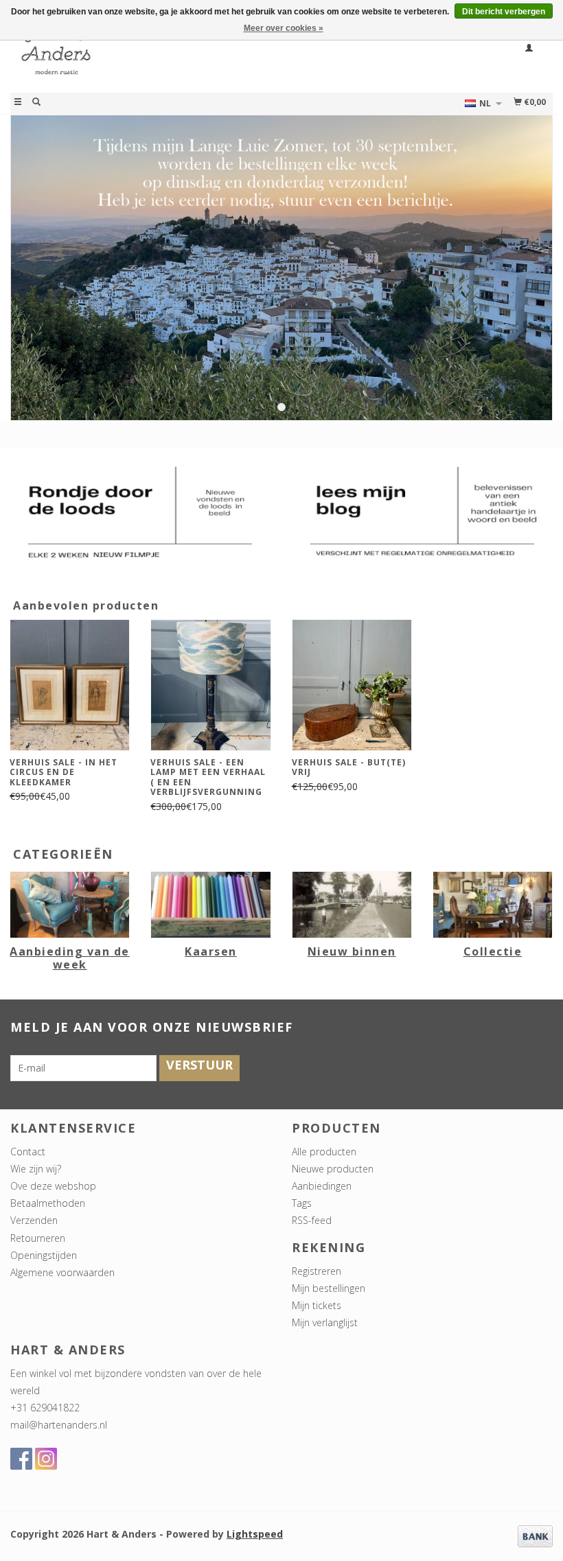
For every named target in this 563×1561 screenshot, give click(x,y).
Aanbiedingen (322, 1185)
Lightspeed (255, 1533)
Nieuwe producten (333, 1168)
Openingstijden (43, 1255)
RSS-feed (312, 1220)
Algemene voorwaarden (62, 1272)
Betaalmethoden (47, 1203)
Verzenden (34, 1220)
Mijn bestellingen (328, 1288)
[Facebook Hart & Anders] (21, 1459)
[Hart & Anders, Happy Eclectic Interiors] (146, 57)
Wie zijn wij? (35, 1168)
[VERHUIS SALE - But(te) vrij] (351, 685)
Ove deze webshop (53, 1185)
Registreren (316, 1270)
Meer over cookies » (283, 28)
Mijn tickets (316, 1305)
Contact (27, 1151)
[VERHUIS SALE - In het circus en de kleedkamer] (69, 685)
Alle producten (324, 1151)
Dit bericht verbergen (503, 11)
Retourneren (37, 1238)
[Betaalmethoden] (535, 1534)
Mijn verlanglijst (325, 1322)
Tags (302, 1203)
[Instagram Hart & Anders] (46, 1459)
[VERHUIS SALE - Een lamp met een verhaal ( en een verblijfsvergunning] (210, 685)
